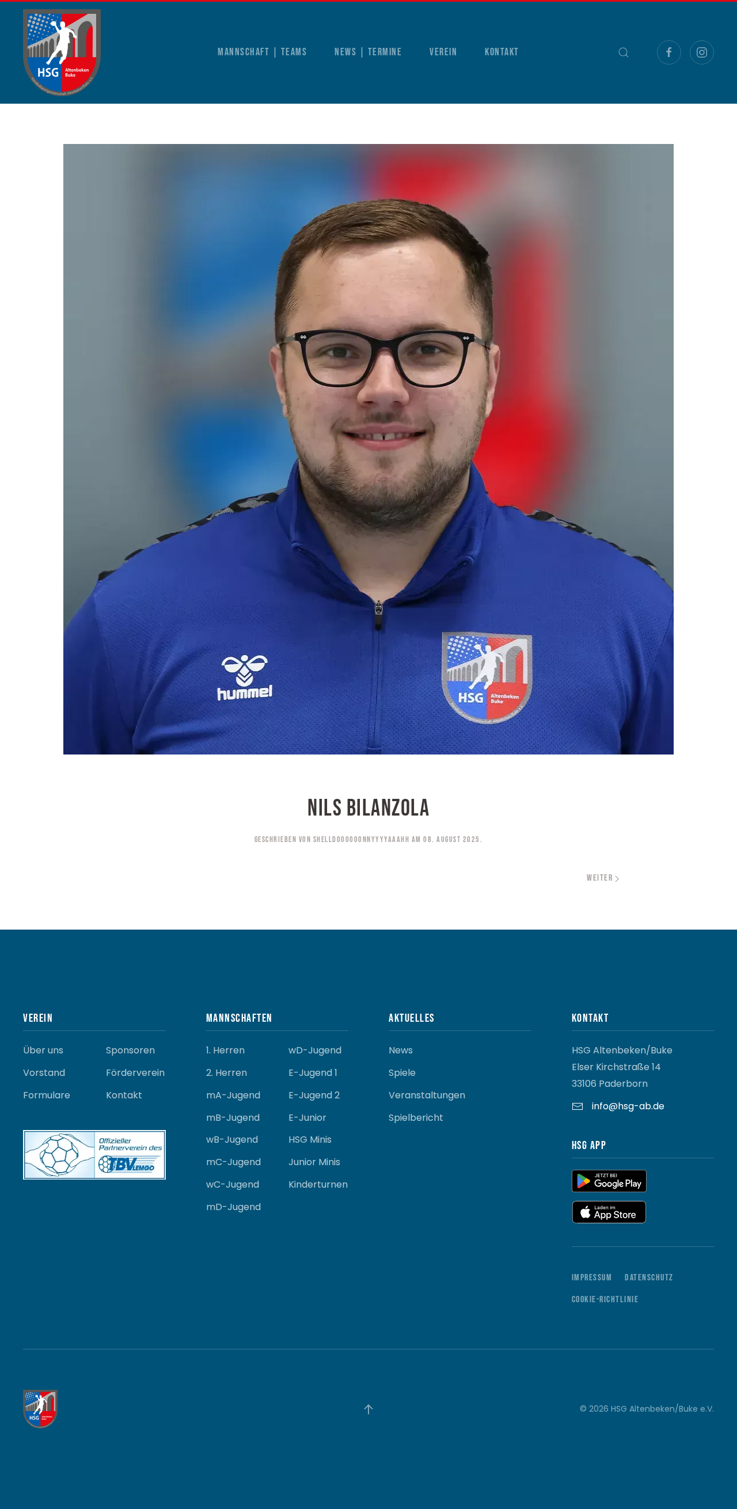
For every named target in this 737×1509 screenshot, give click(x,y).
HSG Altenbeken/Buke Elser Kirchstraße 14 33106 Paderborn (622, 1067)
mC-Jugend (233, 1162)
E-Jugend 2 (314, 1095)
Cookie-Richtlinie (605, 1299)
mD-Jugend (233, 1207)
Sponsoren (130, 1050)
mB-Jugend (233, 1117)
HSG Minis (310, 1139)
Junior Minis (314, 1162)
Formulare (46, 1095)
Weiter (600, 878)
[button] (623, 52)
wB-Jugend (232, 1139)
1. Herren (225, 1050)
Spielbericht (416, 1117)
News (401, 1050)
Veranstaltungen (427, 1095)
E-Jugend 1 (312, 1072)
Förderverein (135, 1072)
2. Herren (226, 1072)
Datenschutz (649, 1277)
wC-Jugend (232, 1184)
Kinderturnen (318, 1184)
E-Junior (307, 1117)
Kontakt (502, 52)
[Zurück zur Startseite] (62, 52)
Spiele (402, 1072)
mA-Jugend (233, 1095)
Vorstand (44, 1072)
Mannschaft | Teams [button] (262, 52)
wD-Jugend (314, 1050)
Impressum (592, 1277)
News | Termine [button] (368, 52)
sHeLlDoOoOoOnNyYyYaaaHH (361, 839)
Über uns (43, 1050)
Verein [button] (443, 52)
